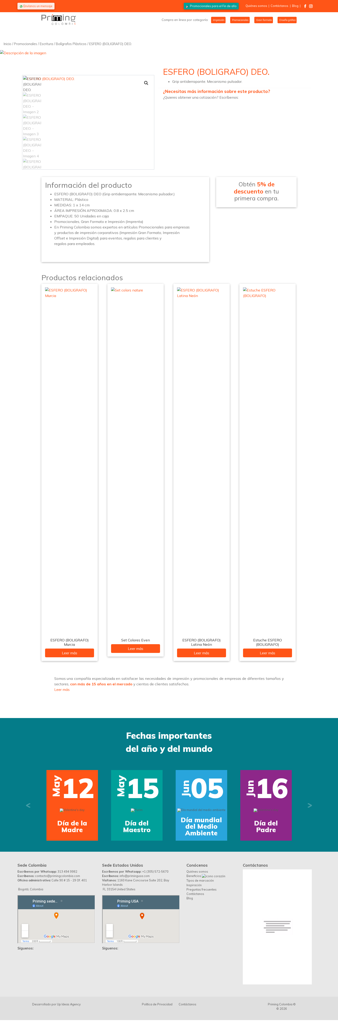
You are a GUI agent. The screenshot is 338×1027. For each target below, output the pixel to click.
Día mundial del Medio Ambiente (201, 826)
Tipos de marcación (200, 880)
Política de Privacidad (157, 1004)
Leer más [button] (62, 689)
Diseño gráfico (287, 20)
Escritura (46, 44)
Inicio (7, 44)
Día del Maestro (137, 826)
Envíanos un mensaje (37, 6)
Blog (295, 6)
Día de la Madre (72, 826)
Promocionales (240, 20)
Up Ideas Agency (69, 1004)
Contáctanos (279, 6)
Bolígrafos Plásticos (71, 44)
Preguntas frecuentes (201, 889)
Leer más (69, 653)
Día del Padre (266, 826)
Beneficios (194, 876)
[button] (146, 83)
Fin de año (213, 6)
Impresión (218, 20)
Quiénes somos (256, 6)
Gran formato (263, 20)
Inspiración (194, 885)
